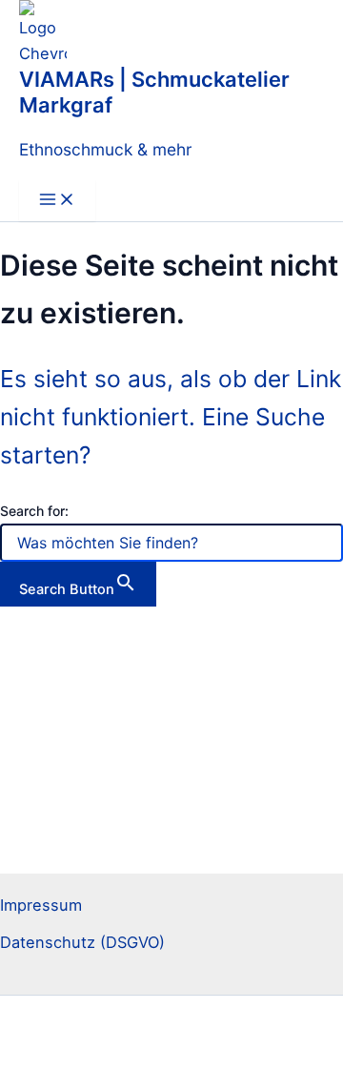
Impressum (41, 905)
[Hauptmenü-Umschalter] (57, 200)
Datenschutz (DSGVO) (82, 942)
